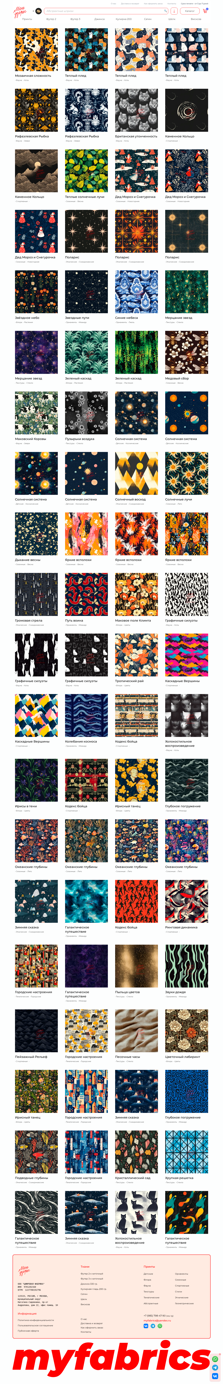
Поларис (72, 257)
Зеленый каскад (78, 378)
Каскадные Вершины (182, 681)
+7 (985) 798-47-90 (158, 1315)
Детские (148, 1273)
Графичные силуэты (181, 620)
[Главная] (48, 1271)
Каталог (190, 11)
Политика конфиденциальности (36, 1320)
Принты (149, 1266)
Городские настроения (33, 992)
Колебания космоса (81, 741)
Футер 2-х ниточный (92, 1273)
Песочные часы (127, 1057)
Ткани (85, 1266)
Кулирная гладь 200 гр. (94, 1289)
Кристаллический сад (132, 1178)
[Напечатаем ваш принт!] (174, 11)
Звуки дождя (175, 992)
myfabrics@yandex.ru (157, 1320)
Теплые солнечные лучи (84, 197)
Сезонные (180, 1279)
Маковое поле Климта (133, 620)
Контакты (171, 3)
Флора (147, 1279)
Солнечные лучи (178, 499)
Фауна (147, 1285)
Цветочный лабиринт (182, 1057)
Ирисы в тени (26, 806)
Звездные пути (77, 318)
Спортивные (182, 1285)
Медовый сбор (177, 378)
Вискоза (85, 1304)
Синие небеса (126, 318)
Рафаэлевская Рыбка (32, 136)
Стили (178, 1291)
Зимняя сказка (27, 927)
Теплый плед (75, 76)
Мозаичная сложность (33, 76)
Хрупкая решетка (179, 1178)
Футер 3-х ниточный (92, 1278)
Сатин (84, 1294)
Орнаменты (181, 1273)
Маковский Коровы (30, 439)
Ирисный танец (127, 806)
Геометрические (184, 1303)
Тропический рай (129, 681)
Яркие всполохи (78, 560)
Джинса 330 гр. (89, 1283)
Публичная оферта (28, 1330)
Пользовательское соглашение (35, 1325)
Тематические (151, 1297)
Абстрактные (151, 1303)
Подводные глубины (31, 1178)
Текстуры (149, 1291)
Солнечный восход (130, 499)
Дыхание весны (27, 560)
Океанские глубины (31, 867)
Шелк (84, 1299)
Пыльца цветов (127, 992)
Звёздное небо (27, 318)
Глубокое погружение (183, 806)
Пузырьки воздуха (79, 439)
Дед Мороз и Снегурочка (135, 197)
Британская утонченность (136, 136)
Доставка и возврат (130, 3)
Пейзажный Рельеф (31, 1057)
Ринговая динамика (181, 927)
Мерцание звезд (178, 318)
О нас (113, 3)
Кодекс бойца (126, 741)
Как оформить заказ (153, 3)
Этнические (181, 1297)
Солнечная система (131, 439)
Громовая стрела (28, 620)
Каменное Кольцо (179, 136)
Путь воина (74, 620)
